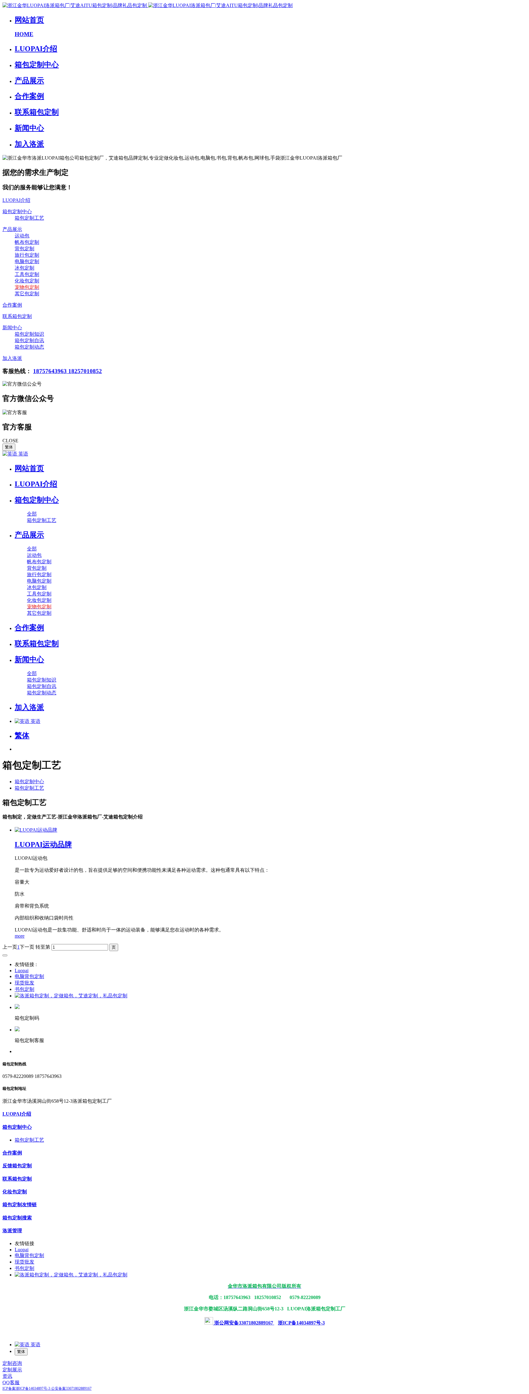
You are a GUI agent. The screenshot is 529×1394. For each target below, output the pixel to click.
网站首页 (29, 468)
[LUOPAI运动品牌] (36, 830)
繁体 (9, 447)
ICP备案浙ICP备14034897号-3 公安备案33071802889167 (47, 1388)
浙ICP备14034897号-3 (301, 1322)
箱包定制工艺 (29, 788)
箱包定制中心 (29, 781)
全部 (32, 513)
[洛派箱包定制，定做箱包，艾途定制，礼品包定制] (71, 995)
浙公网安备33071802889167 (243, 1322)
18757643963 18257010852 (67, 371)
